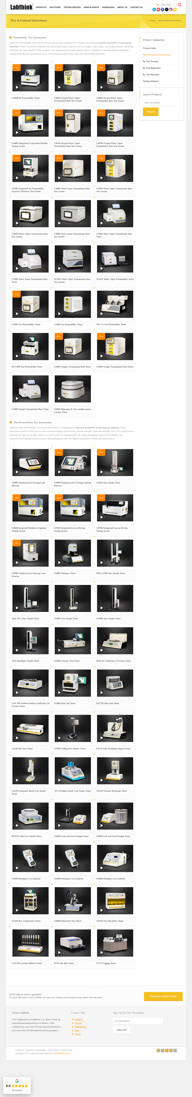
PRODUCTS (41, 7)
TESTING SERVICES (72, 7)
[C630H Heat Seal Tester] (59, 694)
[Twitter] (171, 1050)
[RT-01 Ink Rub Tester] (59, 954)
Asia (77, 1030)
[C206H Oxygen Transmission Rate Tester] (59, 358)
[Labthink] (21, 9)
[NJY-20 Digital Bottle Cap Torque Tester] (59, 782)
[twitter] (166, 9)
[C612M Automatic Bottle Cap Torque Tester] (17, 782)
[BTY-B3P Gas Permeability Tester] (17, 358)
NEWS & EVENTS (91, 7)
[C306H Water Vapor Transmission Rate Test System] (59, 180)
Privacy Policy (53, 1050)
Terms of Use (67, 1050)
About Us (30, 1050)
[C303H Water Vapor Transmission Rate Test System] (101, 180)
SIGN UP (122, 1030)
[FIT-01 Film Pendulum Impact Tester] (101, 740)
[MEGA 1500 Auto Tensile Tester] (101, 564)
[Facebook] (175, 1050)
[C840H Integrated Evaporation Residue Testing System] (17, 134)
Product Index (149, 48)
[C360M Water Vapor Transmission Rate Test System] (17, 225)
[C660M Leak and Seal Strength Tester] (59, 827)
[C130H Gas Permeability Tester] (59, 316)
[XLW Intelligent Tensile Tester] (17, 652)
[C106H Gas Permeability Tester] (17, 316)
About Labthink (20, 1012)
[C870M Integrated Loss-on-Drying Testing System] (101, 519)
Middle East (80, 1027)
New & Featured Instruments (156, 55)
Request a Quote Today (163, 996)
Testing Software (151, 81)
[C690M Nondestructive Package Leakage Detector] (59, 474)
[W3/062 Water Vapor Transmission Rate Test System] (59, 270)
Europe (78, 1023)
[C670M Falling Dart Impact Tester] (59, 740)
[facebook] (162, 9)
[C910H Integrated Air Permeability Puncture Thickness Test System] (17, 180)
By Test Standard (151, 74)
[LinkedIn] (154, 9)
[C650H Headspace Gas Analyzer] (101, 870)
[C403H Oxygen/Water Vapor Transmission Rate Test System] (59, 89)
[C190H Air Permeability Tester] (17, 89)
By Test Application (152, 68)
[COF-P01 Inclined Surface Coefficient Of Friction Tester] (17, 694)
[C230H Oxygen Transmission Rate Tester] (17, 400)
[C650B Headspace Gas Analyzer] (17, 870)
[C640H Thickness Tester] (59, 564)
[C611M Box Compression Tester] (17, 912)
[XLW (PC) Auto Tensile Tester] (17, 610)
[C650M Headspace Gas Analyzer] (59, 870)
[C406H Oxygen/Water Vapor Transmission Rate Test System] (101, 89)
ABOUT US (122, 7)
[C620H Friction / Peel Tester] (59, 652)
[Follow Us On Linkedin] (162, 1050)
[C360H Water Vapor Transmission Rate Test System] (59, 225)
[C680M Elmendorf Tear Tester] (59, 912)
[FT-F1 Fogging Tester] (101, 954)
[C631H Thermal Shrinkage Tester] (101, 782)
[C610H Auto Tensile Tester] (59, 610)
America (79, 1019)
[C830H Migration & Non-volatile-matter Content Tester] (59, 400)
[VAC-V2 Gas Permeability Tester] (101, 316)
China (78, 1034)
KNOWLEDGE (108, 7)
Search (151, 111)
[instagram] (171, 9)
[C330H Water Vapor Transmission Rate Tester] (17, 270)
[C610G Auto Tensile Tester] (101, 474)
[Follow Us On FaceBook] (175, 1050)
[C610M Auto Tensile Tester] (101, 610)
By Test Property (151, 61)
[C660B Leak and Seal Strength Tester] (101, 827)
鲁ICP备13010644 (61, 1053)
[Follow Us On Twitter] (171, 1050)
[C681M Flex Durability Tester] (101, 912)
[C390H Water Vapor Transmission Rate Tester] (101, 225)
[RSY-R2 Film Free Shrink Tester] (17, 827)
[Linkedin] (162, 1050)
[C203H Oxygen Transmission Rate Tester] (101, 358)
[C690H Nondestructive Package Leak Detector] (17, 564)
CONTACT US (136, 7)
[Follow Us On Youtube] (167, 1050)
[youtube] (158, 9)
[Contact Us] (158, 1050)
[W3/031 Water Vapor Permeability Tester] (101, 270)
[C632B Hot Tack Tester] (17, 740)
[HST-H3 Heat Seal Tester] (101, 694)
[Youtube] (167, 1050)
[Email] (175, 9)
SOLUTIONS (55, 7)
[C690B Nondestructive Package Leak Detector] (17, 474)
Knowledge (41, 1050)
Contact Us (19, 1050)
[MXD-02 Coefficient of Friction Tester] (101, 652)
